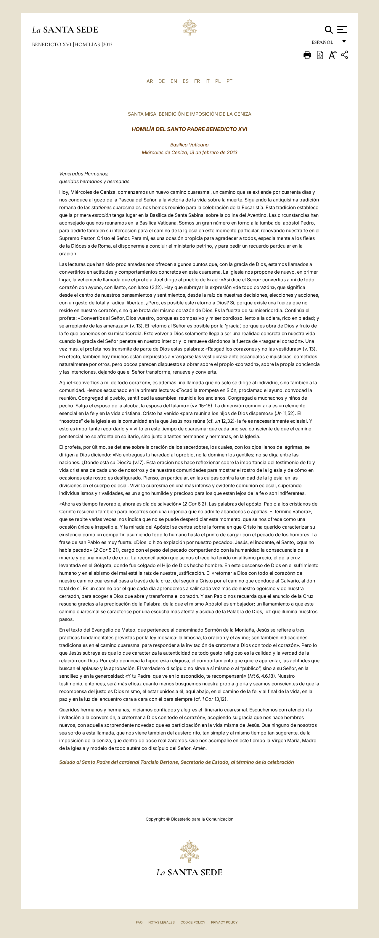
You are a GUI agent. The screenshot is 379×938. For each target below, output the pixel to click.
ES (186, 81)
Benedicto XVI (52, 44)
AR (150, 81)
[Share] (345, 56)
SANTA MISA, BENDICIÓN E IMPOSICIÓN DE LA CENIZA (189, 114)
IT (207, 81)
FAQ (139, 922)
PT (229, 81)
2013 (108, 44)
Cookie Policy (193, 922)
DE (161, 81)
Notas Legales (161, 922)
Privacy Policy (224, 922)
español (324, 43)
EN (174, 81)
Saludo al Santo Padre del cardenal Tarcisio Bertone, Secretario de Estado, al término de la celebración (176, 762)
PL (218, 81)
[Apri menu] (341, 30)
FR (197, 81)
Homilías (87, 44)
